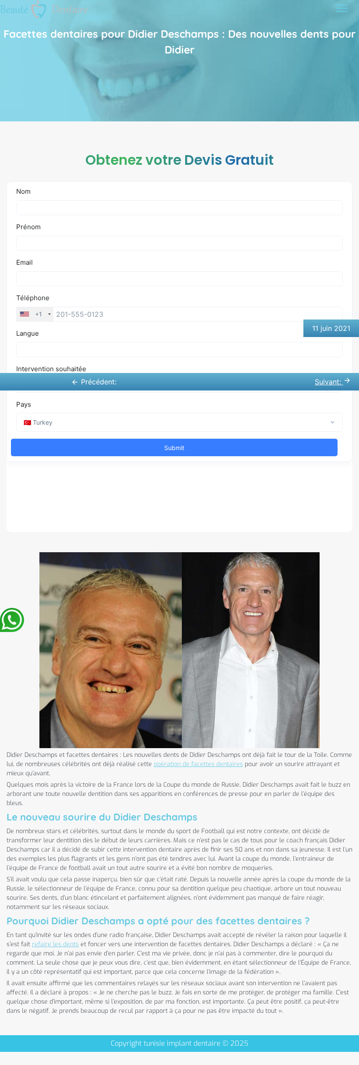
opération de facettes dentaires (198, 764)
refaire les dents (55, 944)
